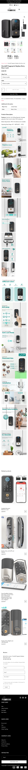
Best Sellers (3, 712)
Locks (6, 63)
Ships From (4, 74)
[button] (24, 17)
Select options (25, 511)
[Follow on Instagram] (23, 698)
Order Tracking (4, 729)
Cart (12, 5)
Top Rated (3, 710)
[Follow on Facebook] (20, 698)
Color (2, 80)
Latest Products (4, 708)
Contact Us (3, 742)
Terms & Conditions (5, 744)
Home (2, 63)
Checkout (3, 727)
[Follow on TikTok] (26, 698)
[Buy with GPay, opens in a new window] (14, 94)
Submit (6, 687)
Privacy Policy (4, 746)
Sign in (17, 5)
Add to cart (15, 89)
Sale (2, 706)
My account (4, 723)
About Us (3, 740)
